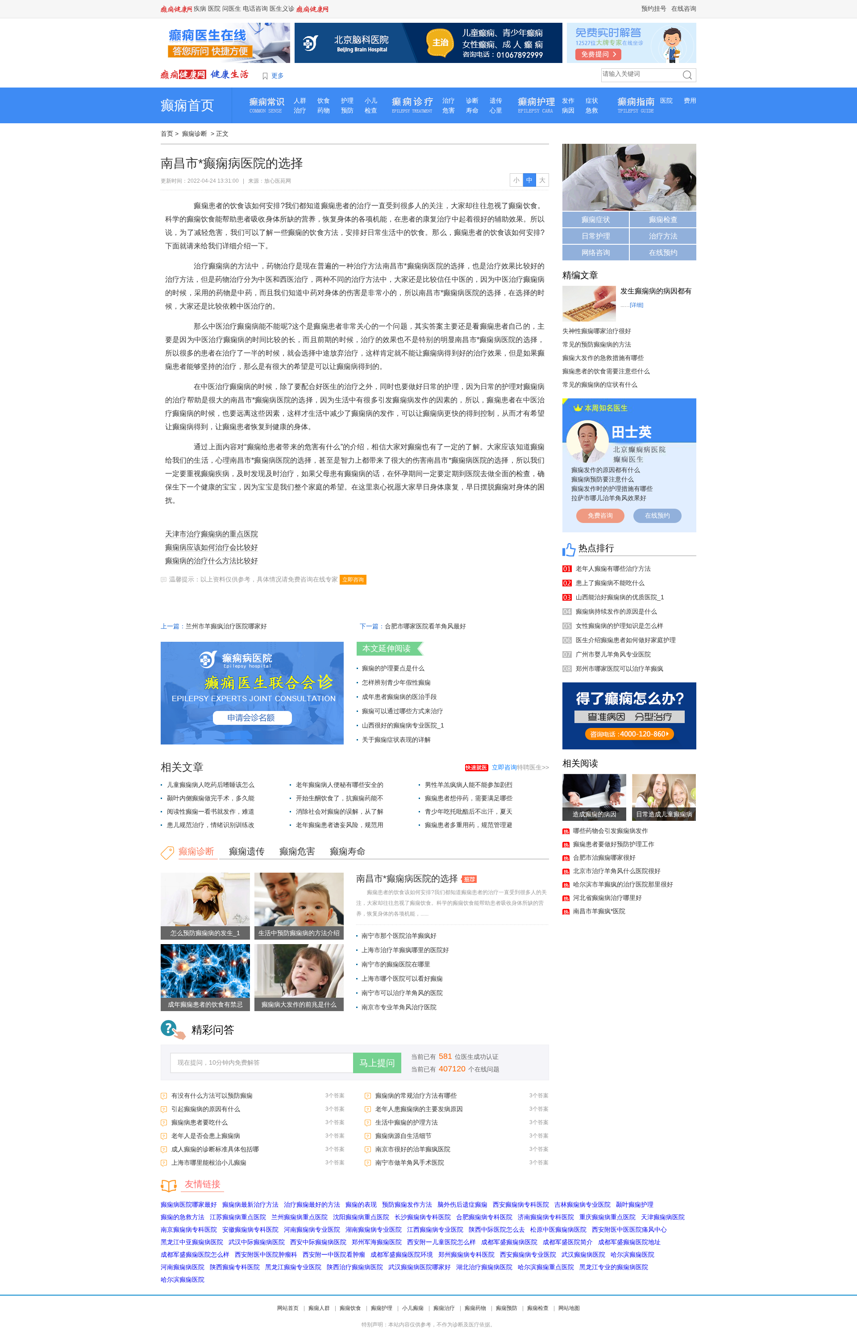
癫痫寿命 (348, 851)
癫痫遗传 (247, 851)
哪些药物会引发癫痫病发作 (610, 830)
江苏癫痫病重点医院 (238, 1217)
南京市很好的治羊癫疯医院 (412, 1149)
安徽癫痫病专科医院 (250, 1229)
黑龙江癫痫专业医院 (293, 1267)
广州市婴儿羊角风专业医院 (613, 654)
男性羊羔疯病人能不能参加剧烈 (468, 784)
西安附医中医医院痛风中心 (629, 1229)
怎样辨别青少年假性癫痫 (396, 682)
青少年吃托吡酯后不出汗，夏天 (468, 811)
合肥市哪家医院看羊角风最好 (425, 626)
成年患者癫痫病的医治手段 (399, 696)
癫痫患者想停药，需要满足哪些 (468, 798)
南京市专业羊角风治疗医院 (399, 1007)
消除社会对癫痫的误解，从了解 (339, 811)
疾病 (200, 8)
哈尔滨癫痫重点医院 (546, 1267)
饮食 (323, 100)
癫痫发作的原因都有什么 (605, 469)
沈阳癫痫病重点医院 (361, 1217)
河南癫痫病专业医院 (312, 1229)
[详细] (636, 305)
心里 (496, 110)
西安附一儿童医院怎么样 (441, 1242)
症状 (592, 100)
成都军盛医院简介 (568, 1242)
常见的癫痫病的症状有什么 (599, 384)
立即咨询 (353, 580)
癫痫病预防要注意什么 (602, 479)
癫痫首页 (187, 105)
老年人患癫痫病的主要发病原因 (419, 1108)
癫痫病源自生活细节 (403, 1135)
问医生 (231, 8)
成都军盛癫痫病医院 (509, 1242)
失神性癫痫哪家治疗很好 (596, 331)
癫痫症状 (596, 219)
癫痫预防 (506, 1308)
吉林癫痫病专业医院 (582, 1204)
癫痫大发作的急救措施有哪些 (603, 357)
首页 (167, 133)
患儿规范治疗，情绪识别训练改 (210, 824)
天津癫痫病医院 (663, 1217)
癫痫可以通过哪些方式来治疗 (402, 711)
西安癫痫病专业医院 (528, 1254)
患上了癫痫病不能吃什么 (610, 582)
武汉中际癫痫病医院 (257, 1242)
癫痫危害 (297, 851)
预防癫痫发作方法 (407, 1204)
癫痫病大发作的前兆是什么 (299, 1004)
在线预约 (663, 252)
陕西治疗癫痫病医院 (355, 1267)
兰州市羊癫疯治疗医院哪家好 (226, 626)
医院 (214, 8)
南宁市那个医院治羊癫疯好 (399, 935)
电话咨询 (255, 8)
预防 (347, 110)
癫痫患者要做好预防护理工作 (613, 844)
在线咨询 (683, 8)
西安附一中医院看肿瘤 (334, 1254)
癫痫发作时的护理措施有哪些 (612, 488)
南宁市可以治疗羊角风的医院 (402, 992)
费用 (690, 100)
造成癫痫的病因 (594, 814)
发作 (568, 100)
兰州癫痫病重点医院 (299, 1217)
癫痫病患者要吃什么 (199, 1122)
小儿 (371, 100)
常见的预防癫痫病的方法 (596, 344)
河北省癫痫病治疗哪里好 (607, 897)
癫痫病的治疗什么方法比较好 (211, 561)
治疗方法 (663, 236)
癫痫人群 (319, 1308)
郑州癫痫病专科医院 (466, 1254)
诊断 (472, 100)
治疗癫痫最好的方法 (312, 1204)
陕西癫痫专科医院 (235, 1267)
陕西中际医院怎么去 (497, 1229)
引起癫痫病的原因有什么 (205, 1108)
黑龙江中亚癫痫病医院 (192, 1242)
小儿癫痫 (413, 1308)
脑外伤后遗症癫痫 (462, 1204)
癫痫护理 (381, 1308)
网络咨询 (596, 252)
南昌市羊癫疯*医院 (599, 911)
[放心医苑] (205, 74)
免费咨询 (600, 515)
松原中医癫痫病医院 (558, 1229)
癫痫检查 (663, 219)
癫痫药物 (475, 1308)
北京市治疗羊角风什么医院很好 (617, 870)
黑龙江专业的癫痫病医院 (613, 1267)
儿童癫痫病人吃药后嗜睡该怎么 (210, 784)
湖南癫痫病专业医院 (373, 1229)
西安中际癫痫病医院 (318, 1242)
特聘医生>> (520, 767)
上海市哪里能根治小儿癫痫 (208, 1162)
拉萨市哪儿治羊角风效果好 (608, 498)
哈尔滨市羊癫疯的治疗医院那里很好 (623, 884)
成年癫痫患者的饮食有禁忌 (205, 1004)
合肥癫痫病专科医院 (484, 1217)
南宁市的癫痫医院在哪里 (396, 964)
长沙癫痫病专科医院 (423, 1217)
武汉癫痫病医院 (583, 1254)
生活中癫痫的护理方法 (406, 1122)
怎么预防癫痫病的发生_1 (205, 933)
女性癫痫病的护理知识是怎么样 (619, 625)
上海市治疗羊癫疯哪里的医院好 (405, 949)
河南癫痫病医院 (182, 1267)
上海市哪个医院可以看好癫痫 (402, 978)
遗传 (496, 100)
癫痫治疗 (444, 1308)
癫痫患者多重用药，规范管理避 (468, 824)
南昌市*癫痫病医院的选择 (407, 878)
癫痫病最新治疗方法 (250, 1204)
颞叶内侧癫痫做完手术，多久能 (210, 798)
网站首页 (288, 1308)
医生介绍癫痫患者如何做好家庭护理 (626, 640)
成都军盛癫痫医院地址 (629, 1242)
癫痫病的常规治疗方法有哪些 (416, 1095)
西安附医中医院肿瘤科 (266, 1254)
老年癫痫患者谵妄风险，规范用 (339, 824)
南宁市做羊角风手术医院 (409, 1162)
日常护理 (596, 236)
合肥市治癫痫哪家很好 (604, 857)
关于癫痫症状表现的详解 (396, 739)
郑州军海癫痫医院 (377, 1242)
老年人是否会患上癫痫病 (205, 1135)
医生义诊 (282, 8)
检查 (371, 110)
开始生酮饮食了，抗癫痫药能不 (339, 798)
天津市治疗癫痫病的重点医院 (211, 534)
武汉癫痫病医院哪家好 (419, 1267)
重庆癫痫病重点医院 (607, 1217)
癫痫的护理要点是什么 (393, 668)
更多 (277, 75)
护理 (347, 100)
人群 (300, 100)
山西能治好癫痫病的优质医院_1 (620, 597)
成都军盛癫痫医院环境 (401, 1254)
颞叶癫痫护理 (634, 1204)
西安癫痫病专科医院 (521, 1204)
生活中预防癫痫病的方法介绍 (299, 933)
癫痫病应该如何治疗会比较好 (211, 547)
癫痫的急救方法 (182, 1217)
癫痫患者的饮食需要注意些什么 (606, 371)
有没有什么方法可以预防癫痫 (212, 1095)
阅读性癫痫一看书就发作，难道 (210, 811)
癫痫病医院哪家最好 (189, 1204)
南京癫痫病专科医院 (189, 1229)
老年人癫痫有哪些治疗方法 (613, 568)
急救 (592, 110)
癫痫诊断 (194, 133)
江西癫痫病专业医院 (435, 1229)
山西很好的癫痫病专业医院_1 (403, 725)
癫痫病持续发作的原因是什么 (616, 611)
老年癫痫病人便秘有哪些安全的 (339, 784)
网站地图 (569, 1308)
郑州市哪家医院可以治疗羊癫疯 (619, 668)
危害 (448, 110)
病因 (568, 110)
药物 (323, 110)
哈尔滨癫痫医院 (632, 1254)
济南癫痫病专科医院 (546, 1217)
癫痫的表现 (361, 1204)
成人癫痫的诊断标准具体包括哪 (215, 1149)
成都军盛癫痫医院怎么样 (195, 1254)
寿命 (472, 110)
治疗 (300, 110)
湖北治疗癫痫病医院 (484, 1267)
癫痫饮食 (350, 1308)
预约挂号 (653, 8)
